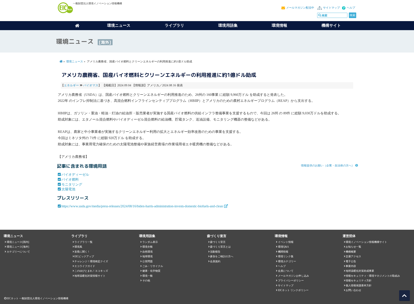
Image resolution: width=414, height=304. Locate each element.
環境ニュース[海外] (18, 246)
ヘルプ (351, 7)
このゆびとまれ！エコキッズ (91, 270)
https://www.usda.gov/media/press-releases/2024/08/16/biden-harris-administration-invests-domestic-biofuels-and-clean (142, 206)
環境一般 (147, 275)
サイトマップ (331, 7)
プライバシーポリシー (291, 280)
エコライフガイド (84, 266)
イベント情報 (285, 242)
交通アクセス (353, 256)
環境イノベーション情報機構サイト (366, 242)
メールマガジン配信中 (300, 7)
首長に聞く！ (82, 251)
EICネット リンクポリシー (293, 290)
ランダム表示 (150, 242)
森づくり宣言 (218, 242)
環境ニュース (74, 61)
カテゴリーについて (18, 251)
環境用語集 (228, 25)
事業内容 (351, 266)
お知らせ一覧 (353, 246)
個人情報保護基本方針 (359, 285)
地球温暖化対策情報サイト (89, 275)
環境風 (78, 246)
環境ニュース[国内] (18, 242)
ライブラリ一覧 (83, 242)
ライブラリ (174, 25)
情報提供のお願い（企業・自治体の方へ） (327, 165)
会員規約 (215, 261)
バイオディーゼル (75, 174)
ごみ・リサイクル (152, 266)
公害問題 (147, 261)
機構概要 (351, 251)
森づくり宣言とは (220, 246)
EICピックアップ (84, 256)
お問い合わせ (353, 290)
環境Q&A (283, 246)
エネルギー (71, 85)
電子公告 (351, 261)
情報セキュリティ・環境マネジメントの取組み (373, 275)
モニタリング (71, 184)
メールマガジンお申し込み (293, 275)
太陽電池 (68, 189)
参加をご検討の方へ (221, 256)
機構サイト (331, 25)
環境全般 (147, 246)
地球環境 (147, 256)
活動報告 (215, 251)
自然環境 (147, 251)
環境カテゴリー (287, 261)
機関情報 (283, 251)
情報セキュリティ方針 (359, 280)
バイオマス (90, 85)
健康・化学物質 (151, 270)
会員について (285, 270)
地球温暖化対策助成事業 (360, 270)
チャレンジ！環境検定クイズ (91, 261)
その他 (146, 280)
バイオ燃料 (70, 179)
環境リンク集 (285, 256)
